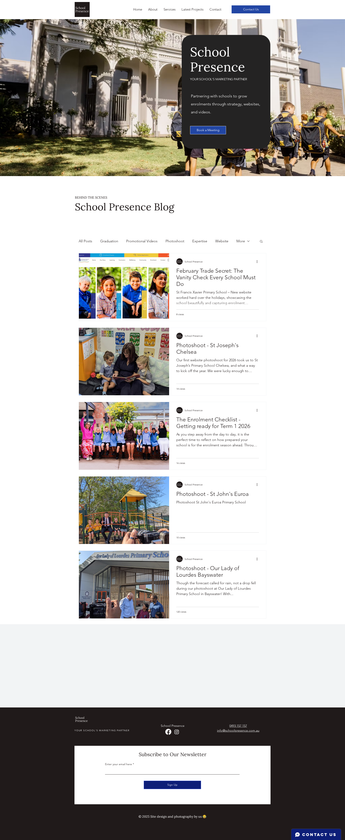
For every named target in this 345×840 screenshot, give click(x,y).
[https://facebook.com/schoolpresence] (168, 732)
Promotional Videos (142, 241)
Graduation (109, 241)
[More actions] (258, 261)
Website (221, 241)
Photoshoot (175, 241)
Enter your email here (118, 764)
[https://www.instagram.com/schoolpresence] (177, 732)
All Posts (85, 241)
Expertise (199, 241)
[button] (169, 9)
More (240, 241)
